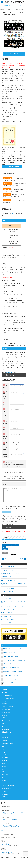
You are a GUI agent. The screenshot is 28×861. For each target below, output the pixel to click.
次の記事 (21, 558)
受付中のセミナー (6, 729)
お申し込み (13, 53)
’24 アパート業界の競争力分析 (7, 588)
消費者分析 (4, 715)
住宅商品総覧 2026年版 (6, 576)
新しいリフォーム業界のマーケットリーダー (13, 682)
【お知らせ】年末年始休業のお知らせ (11, 819)
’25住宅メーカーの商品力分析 (7, 570)
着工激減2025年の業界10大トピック (11, 652)
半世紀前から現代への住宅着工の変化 (11, 667)
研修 (3, 749)
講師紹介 (4, 754)
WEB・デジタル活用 (6, 720)
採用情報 (4, 780)
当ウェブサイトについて (7, 788)
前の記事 (6, 558)
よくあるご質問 (5, 794)
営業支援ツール (6, 732)
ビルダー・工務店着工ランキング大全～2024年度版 (12, 573)
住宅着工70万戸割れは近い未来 (10, 663)
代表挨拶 (4, 763)
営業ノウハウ (5, 723)
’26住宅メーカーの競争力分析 (7, 566)
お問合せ (4, 797)
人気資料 (5, 552)
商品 (5, 8)
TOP (1, 8)
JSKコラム (5, 757)
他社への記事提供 (6, 774)
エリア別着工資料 (6, 712)
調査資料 (9, 8)
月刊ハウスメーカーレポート (8, 701)
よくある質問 (9, 372)
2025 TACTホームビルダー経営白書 (9, 580)
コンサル (4, 752)
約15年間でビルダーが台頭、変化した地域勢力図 (14, 660)
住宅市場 (4, 718)
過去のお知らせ (5, 830)
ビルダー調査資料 (6, 709)
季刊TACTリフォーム (7, 695)
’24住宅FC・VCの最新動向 (7, 591)
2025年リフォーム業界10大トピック (11, 679)
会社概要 (4, 766)
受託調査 (4, 740)
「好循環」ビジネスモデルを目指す (11, 675)
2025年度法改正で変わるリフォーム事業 (12, 648)
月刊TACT (4, 692)
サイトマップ (5, 791)
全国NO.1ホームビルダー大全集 (19, 8)
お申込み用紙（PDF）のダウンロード (14, 531)
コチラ (13, 213)
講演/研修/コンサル (7, 743)
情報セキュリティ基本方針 (8, 785)
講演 (3, 746)
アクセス (4, 777)
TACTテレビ (5, 735)
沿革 (3, 772)
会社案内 (4, 760)
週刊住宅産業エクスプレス (8, 698)
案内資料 (4, 769)
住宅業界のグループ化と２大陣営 (10, 656)
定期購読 (4, 690)
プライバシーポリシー (7, 783)
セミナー (4, 726)
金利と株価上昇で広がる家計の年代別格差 (12, 671)
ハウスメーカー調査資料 (7, 706)
